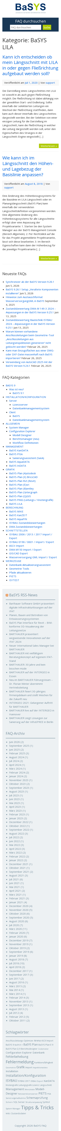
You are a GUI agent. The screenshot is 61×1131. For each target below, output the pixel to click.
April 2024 (15, 764)
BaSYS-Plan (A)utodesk (22, 473)
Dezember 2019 (18, 940)
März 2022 (15, 852)
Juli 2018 (14, 963)
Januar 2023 (16, 818)
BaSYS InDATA (17, 465)
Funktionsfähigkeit (43, 1062)
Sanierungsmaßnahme (16, 1098)
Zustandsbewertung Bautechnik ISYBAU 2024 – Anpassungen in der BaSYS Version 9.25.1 (30, 323)
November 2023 (18, 780)
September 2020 (19, 917)
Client (12, 412)
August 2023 (16, 791)
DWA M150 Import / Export (25, 549)
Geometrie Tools (19, 568)
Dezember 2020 (18, 906)
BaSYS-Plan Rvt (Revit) (22, 481)
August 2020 (16, 921)
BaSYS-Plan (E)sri (19, 484)
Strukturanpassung (33, 1102)
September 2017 (19, 974)
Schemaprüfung (37, 1098)
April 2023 (15, 806)
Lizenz (35, 1085)
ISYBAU (11, 1080)
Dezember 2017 (18, 971)
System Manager (19, 427)
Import (28, 1067)
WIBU (8, 1113)
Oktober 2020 (17, 913)
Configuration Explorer (22, 431)
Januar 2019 (16, 955)
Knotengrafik (12, 1085)
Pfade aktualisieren (20, 572)
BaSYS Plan (30, 1044)
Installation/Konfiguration (26, 1075)
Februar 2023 (17, 814)
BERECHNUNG (14, 507)
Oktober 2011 (17, 1020)
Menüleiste (30, 1089)
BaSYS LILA (15, 503)
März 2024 (15, 768)
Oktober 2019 (17, 948)
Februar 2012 (17, 1016)
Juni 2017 (14, 978)
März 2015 (15, 986)
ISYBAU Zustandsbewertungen (27, 522)
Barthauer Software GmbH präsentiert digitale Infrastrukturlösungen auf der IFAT (31, 607)
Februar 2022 (17, 856)
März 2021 (15, 894)
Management (15, 1089)
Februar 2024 (17, 772)
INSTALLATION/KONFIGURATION (26, 397)
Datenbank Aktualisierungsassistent (30, 565)
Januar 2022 (16, 860)
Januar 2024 (16, 776)
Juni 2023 (14, 799)
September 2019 (19, 951)
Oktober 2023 (17, 783)
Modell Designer (22, 435)
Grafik (20, 1067)
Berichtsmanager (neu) (26, 438)
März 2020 (15, 929)
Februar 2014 (17, 997)
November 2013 (18, 1001)
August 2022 (16, 833)
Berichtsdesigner (29, 1048)
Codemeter (43, 1049)
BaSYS (16, 416)
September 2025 (19, 745)
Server (13, 400)
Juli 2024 (14, 761)
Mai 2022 (14, 845)
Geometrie (11, 1067)
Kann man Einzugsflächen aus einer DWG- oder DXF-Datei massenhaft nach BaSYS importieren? (30, 354)
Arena (37, 1040)
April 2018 (15, 967)
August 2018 (16, 959)
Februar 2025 (17, 753)
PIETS (12, 576)
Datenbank (39, 1052)
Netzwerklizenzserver (28, 1094)
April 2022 (15, 848)
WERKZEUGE (13, 561)
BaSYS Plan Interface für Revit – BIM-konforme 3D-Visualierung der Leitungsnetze (31, 626)
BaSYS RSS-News (23, 594)
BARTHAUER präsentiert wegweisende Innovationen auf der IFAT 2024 (29, 637)
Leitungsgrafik (25, 1085)
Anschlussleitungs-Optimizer (19, 1040)
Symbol (46, 1102)
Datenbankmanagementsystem (31, 408)
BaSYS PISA (16, 454)
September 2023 (19, 787)
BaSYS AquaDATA (19, 461)
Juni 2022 (14, 841)
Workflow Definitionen (25, 442)
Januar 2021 (16, 902)
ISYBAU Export (36, 1081)
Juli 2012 (14, 1012)
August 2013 (16, 1009)
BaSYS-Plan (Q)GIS (20, 496)
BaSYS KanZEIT (18, 515)
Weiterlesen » (49, 146)
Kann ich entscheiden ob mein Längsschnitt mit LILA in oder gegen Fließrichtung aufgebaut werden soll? (30, 65)
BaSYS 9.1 (18, 393)
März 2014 (15, 993)
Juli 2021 (14, 879)
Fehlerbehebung (17, 1057)
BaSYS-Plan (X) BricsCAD (23, 477)
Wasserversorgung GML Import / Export (33, 557)
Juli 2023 (14, 795)
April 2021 (15, 890)
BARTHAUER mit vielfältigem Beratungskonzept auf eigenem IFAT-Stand (31, 657)
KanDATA (49, 1080)
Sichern (9, 1102)
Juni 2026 (14, 742)
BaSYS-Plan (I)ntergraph (23, 492)
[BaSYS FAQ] (31, 12)
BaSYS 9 (10, 1044)
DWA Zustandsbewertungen (25, 526)
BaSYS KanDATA (18, 450)
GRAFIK (10, 469)
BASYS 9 (10, 385)
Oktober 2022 (17, 826)
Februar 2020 (17, 932)
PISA (49, 1094)
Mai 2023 (14, 803)
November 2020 (18, 910)
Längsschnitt (46, 1085)
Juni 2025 (14, 749)
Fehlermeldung (20, 1062)
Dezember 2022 (18, 822)
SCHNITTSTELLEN (16, 530)
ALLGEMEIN (13, 423)
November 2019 (18, 944)
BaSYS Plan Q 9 (13, 1048)
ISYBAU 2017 (24, 1081)
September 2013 (19, 1005)
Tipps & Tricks (37, 1107)
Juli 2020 (14, 925)
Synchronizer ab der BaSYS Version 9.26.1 (30, 281)
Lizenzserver (20, 404)
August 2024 (16, 757)
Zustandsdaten (18, 1113)
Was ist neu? (16, 389)
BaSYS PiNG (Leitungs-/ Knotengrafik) (31, 500)
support (50, 82)
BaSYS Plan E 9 (45, 1044)
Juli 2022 (14, 837)
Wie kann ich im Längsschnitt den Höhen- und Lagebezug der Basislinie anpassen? (27, 166)
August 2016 (16, 982)
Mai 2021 (14, 887)
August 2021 (16, 875)
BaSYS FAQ (40, 1125)
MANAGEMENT (15, 446)
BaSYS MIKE (16, 511)
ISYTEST (14, 580)
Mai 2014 (14, 990)
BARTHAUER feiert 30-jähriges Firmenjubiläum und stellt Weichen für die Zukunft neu (31, 695)
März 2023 (15, 810)
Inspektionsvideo (40, 1067)
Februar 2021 (17, 898)
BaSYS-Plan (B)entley (21, 488)
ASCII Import (16, 545)
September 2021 (19, 871)
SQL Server (19, 1102)
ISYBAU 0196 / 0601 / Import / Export (31, 542)
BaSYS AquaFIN (18, 519)
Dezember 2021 (18, 864)
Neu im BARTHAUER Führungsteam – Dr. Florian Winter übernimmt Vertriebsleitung (31, 683)
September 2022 (19, 829)
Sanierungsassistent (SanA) (28, 458)
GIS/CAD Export (18, 553)
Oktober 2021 (17, 867)
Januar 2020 (16, 936)
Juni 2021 (14, 883)
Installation (12, 1071)
